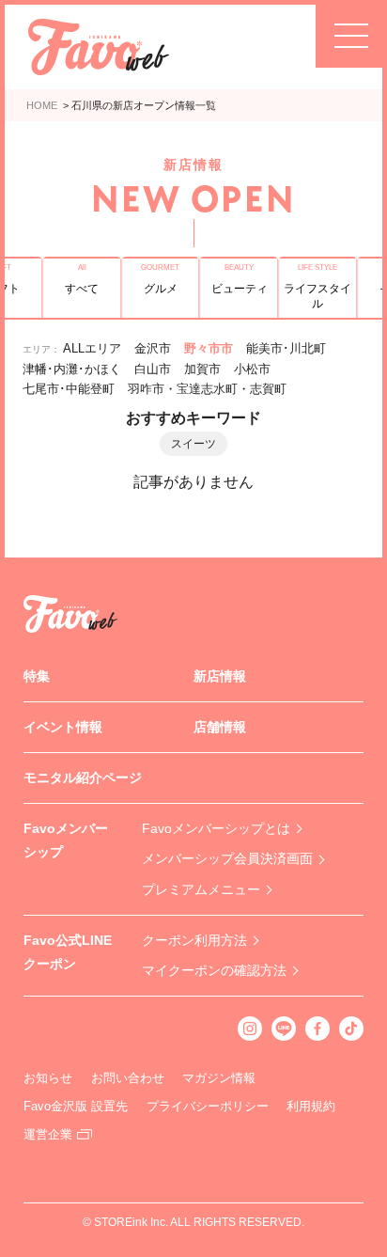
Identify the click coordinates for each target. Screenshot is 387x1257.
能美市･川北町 (286, 348)
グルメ (161, 288)
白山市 (152, 369)
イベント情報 (62, 726)
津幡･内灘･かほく (72, 369)
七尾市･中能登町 (69, 389)
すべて (82, 288)
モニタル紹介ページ (82, 777)
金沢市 (152, 348)
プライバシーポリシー (208, 1106)
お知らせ (47, 1078)
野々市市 (208, 348)
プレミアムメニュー (201, 889)
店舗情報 (220, 726)
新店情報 (220, 675)
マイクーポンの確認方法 (214, 970)
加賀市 (202, 369)
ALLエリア (92, 348)
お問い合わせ (127, 1078)
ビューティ (239, 288)
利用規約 (310, 1106)
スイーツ (193, 443)
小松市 (252, 369)
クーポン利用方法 (194, 940)
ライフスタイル (317, 296)
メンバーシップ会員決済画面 (227, 858)
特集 (36, 675)
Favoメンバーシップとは (216, 828)
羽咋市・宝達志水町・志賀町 (207, 389)
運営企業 (47, 1134)
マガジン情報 (218, 1078)
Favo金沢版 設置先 (75, 1106)
